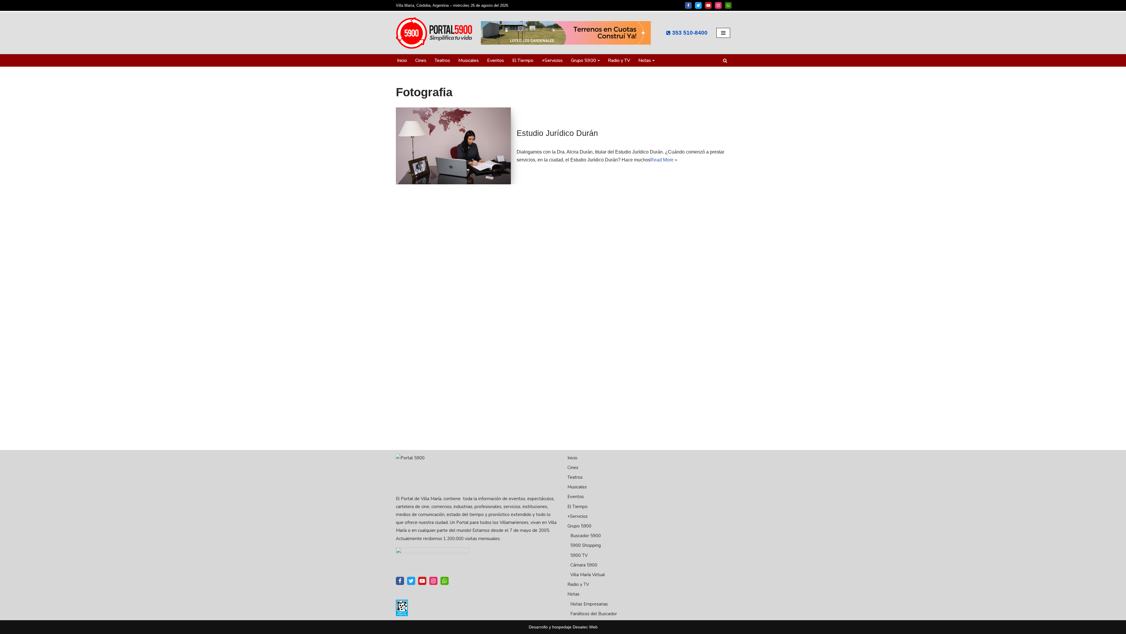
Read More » (663, 159)
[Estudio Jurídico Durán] (453, 145)
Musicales (468, 60)
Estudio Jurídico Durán (557, 133)
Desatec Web (585, 627)
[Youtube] (708, 5)
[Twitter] (698, 5)
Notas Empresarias (589, 604)
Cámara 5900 (583, 565)
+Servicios (552, 60)
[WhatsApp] (728, 5)
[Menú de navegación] (723, 33)
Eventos (495, 60)
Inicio (402, 60)
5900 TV (579, 555)
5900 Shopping (585, 545)
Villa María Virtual (587, 575)
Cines (420, 60)
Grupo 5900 (579, 526)
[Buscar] (725, 60)
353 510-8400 (690, 33)
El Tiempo (522, 60)
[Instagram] (718, 5)
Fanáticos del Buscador (593, 614)
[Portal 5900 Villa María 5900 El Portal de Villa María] (434, 33)
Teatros (442, 60)
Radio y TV (619, 60)
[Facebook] (688, 5)
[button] (599, 61)
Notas (573, 594)
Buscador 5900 (585, 536)
